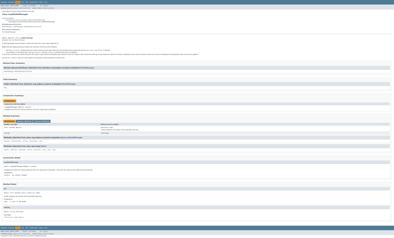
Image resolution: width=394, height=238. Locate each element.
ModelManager (7, 26)
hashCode (22, 150)
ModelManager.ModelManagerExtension (27, 26)
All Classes (44, 5)
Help (45, 2)
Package (11, 2)
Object (18, 127)
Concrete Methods (41, 121)
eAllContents (16, 141)
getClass (14, 150)
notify (29, 150)
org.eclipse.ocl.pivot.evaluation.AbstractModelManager (25, 20)
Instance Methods (24, 121)
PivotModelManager (9, 32)
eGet (41, 141)
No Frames (32, 5)
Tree (27, 2)
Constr (20, 8)
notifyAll (37, 150)
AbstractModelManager (17, 40)
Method (27, 8)
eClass (25, 141)
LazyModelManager (10, 107)
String (6, 133)
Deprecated (34, 2)
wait (44, 150)
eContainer (33, 141)
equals (6, 150)
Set (5, 127)
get (102, 127)
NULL (5, 87)
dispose (7, 141)
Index (41, 2)
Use (23, 2)
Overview (4, 2)
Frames (24, 5)
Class (106, 127)
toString (104, 133)
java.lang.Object (8, 18)
